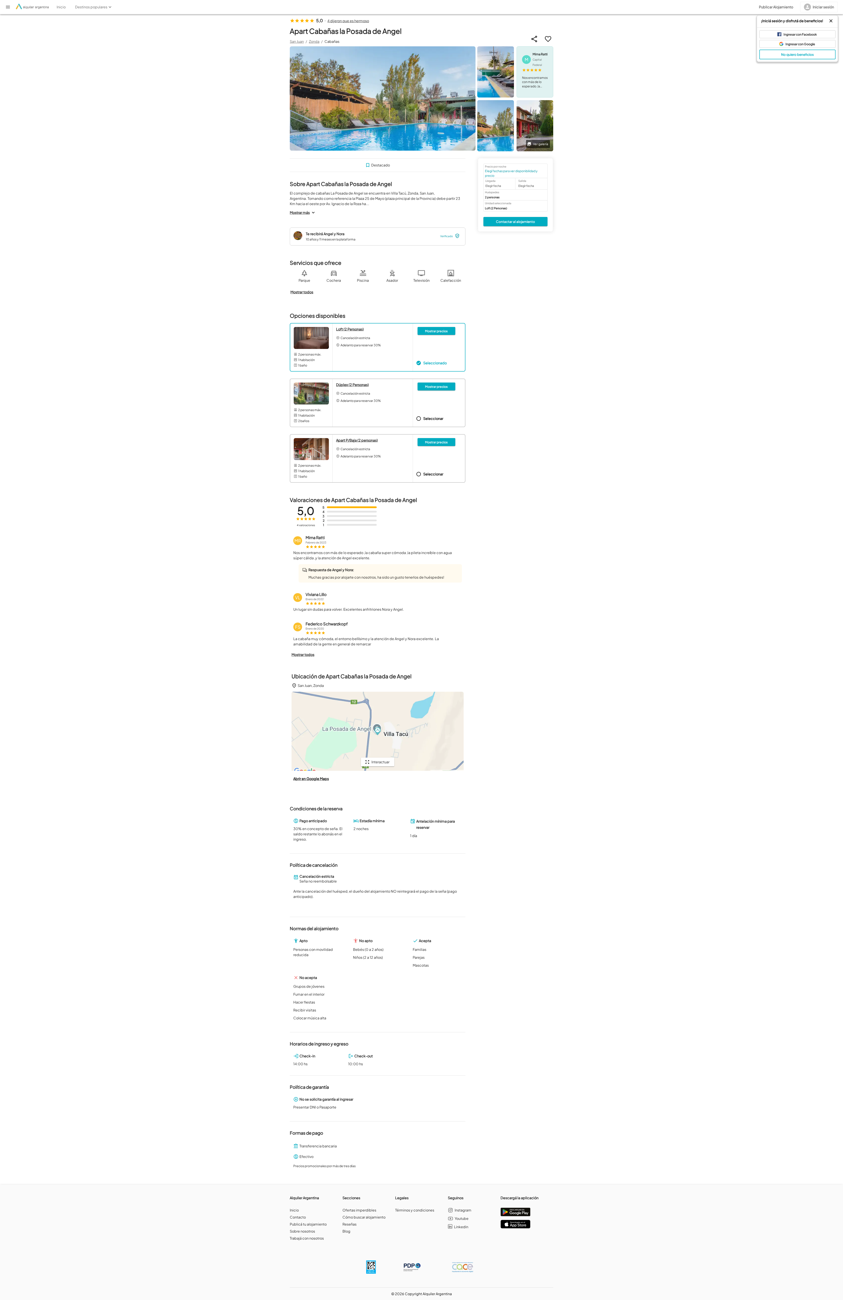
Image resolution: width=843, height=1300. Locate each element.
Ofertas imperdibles (359, 1210)
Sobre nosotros (302, 1231)
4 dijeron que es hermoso (348, 20)
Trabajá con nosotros (307, 1238)
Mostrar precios (436, 331)
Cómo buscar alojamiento (363, 1217)
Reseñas (349, 1224)
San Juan (297, 41)
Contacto (298, 1217)
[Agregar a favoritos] (548, 39)
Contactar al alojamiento (515, 221)
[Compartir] (534, 39)
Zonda (314, 41)
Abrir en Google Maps (311, 778)
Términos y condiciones (414, 1210)
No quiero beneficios (797, 54)
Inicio (294, 1210)
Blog (346, 1231)
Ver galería (540, 144)
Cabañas (331, 41)
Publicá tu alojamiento (308, 1224)
